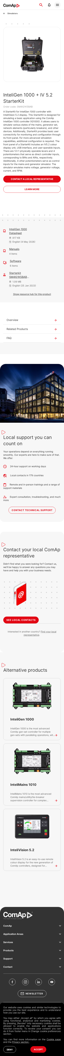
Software (15, 261)
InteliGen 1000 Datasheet (18, 231)
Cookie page (54, 1039)
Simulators (12, 13)
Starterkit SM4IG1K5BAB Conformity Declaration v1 (23, 275)
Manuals (14, 249)
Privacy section (20, 1042)
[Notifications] (49, 5)
